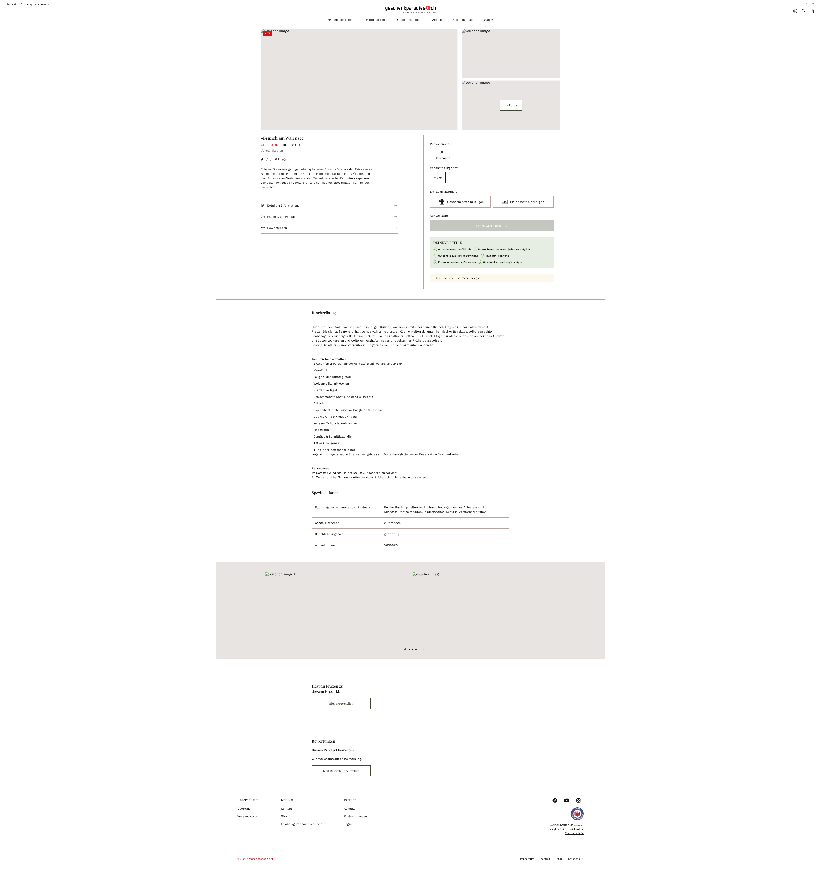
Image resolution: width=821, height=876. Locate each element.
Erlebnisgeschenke (341, 20)
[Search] (803, 11)
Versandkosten (272, 150)
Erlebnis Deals (463, 20)
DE (805, 3)
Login (348, 824)
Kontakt (11, 4)
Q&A (284, 816)
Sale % (488, 20)
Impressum (527, 858)
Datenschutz (576, 858)
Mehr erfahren (574, 833)
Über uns (244, 809)
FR (813, 3)
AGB (559, 858)
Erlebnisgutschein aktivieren (38, 4)
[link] (336, 608)
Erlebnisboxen (376, 20)
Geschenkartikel (409, 20)
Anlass (437, 20)
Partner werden (355, 816)
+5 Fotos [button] (511, 105)
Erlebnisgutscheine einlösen (301, 824)
